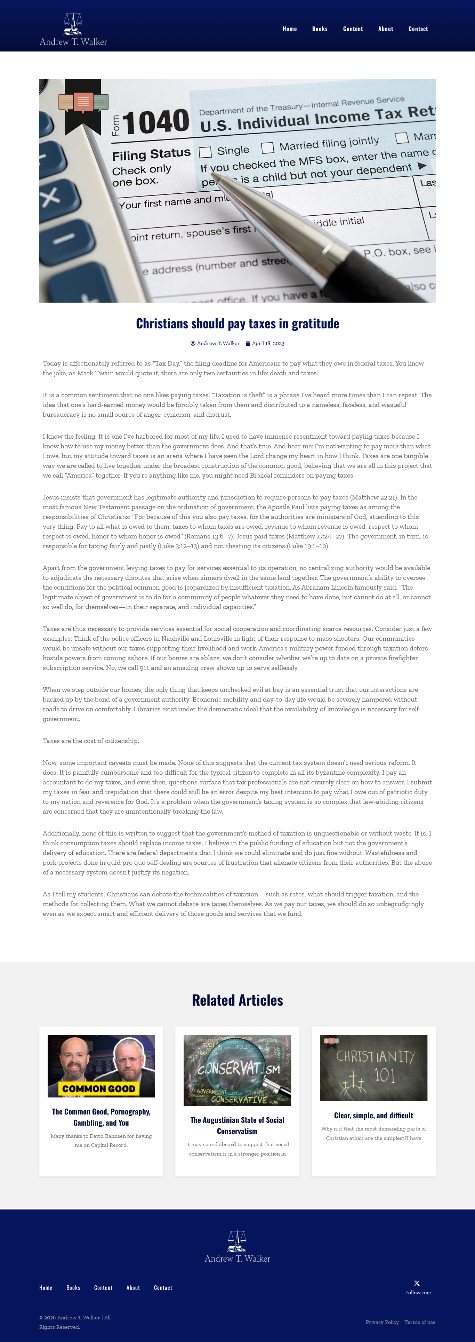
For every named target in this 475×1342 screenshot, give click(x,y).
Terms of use (420, 1322)
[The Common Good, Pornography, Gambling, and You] (101, 1066)
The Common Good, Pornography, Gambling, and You (101, 1117)
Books (320, 28)
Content (353, 28)
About (385, 28)
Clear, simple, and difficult (373, 1115)
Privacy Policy (382, 1322)
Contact (418, 28)
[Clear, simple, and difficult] (373, 1068)
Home (290, 28)
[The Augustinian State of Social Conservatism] (237, 1070)
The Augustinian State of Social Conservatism (237, 1125)
